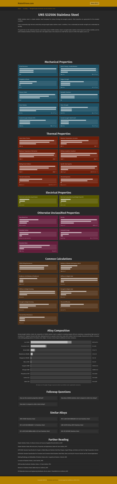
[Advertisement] (58, 46)
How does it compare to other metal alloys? (32, 404)
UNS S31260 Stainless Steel (27, 419)
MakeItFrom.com (26, 3)
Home (19, 8)
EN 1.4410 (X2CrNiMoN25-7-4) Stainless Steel (32, 425)
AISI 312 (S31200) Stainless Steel (70, 431)
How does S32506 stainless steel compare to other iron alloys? (79, 398)
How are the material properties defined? (31, 398)
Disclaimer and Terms (52, 480)
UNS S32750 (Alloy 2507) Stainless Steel (72, 425)
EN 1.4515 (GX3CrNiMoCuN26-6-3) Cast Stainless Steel (35, 431)
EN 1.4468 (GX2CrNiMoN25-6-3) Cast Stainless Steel (75, 419)
